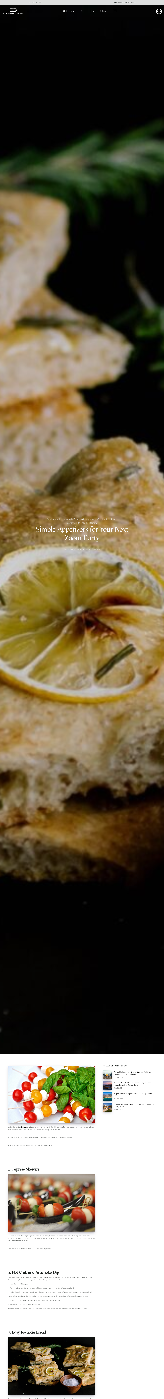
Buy (82, 11)
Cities (103, 11)
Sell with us (69, 11)
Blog (92, 11)
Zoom (23, 1127)
